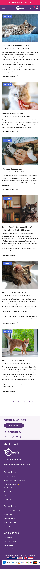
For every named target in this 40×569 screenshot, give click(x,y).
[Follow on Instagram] (9, 436)
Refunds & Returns (10, 522)
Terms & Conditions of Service (14, 511)
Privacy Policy (8, 514)
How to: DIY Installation (12, 477)
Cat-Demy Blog (9, 488)
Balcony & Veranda (10, 541)
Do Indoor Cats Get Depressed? (14, 292)
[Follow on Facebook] (5, 436)
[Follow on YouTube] (17, 436)
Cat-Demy (7, 17)
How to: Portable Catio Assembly (14, 480)
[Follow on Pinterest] (13, 436)
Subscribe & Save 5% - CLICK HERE (20, 2)
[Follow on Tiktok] (21, 436)
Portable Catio (8, 545)
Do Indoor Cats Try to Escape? (13, 360)
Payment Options (9, 518)
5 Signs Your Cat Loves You (12, 169)
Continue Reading (9, 76)
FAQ (5, 495)
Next (31, 402)
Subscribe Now (14, 425)
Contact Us (7, 499)
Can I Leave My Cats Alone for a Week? (16, 45)
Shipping (7, 526)
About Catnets (9, 492)
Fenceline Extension (10, 549)
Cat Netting (8, 537)
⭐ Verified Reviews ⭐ (11, 484)
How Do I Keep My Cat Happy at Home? (17, 227)
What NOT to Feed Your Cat (12, 113)
